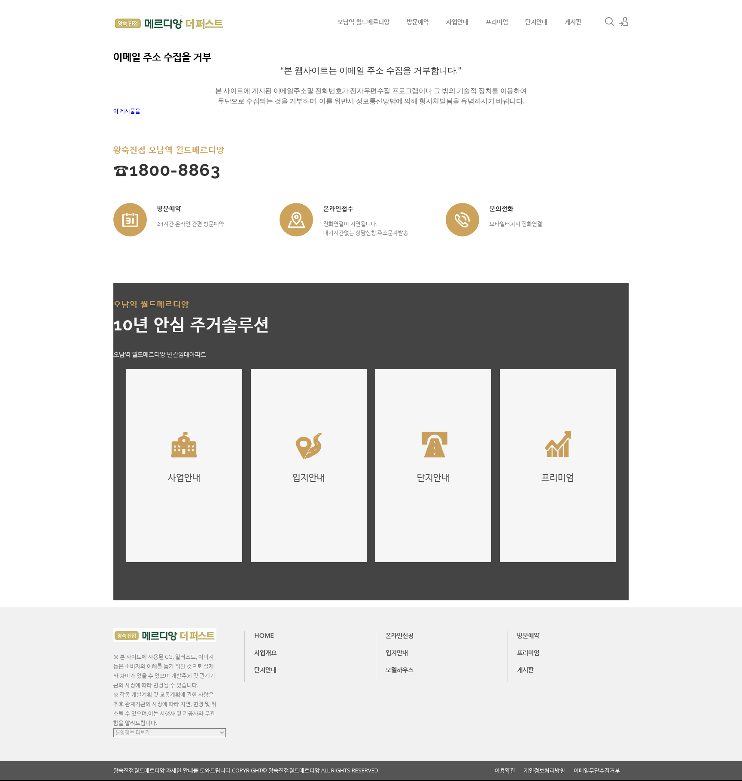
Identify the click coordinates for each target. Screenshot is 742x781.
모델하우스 (400, 669)
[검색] (609, 21)
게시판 (573, 21)
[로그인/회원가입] (624, 21)
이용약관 (505, 770)
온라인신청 (400, 635)
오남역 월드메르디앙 (363, 21)
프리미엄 (497, 21)
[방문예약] (130, 219)
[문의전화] (462, 219)
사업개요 (265, 652)
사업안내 (457, 21)
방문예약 (418, 21)
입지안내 (397, 652)
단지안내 (536, 21)
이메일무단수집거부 (597, 770)
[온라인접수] (296, 219)
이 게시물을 (126, 111)
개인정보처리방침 (544, 770)
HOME (264, 635)
